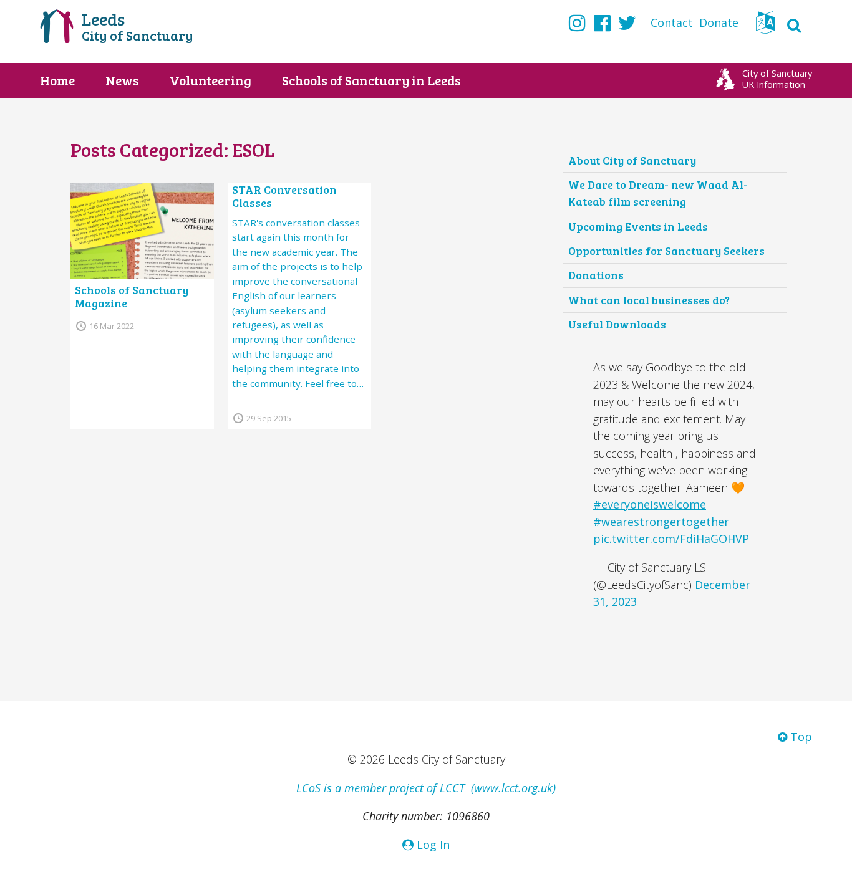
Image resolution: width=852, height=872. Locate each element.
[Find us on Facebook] (602, 22)
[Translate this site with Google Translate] (765, 26)
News (122, 80)
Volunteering (210, 80)
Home (57, 80)
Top (799, 736)
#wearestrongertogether (661, 521)
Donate (718, 22)
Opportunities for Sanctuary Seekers (666, 250)
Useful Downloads (617, 324)
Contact (672, 22)
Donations (596, 274)
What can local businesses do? (649, 299)
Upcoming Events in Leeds (638, 226)
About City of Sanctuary (632, 160)
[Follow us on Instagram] (577, 22)
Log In (432, 844)
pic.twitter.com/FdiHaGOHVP (671, 538)
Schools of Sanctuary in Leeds (371, 80)
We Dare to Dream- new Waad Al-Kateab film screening (658, 193)
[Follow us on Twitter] (627, 22)
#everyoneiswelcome (649, 504)
